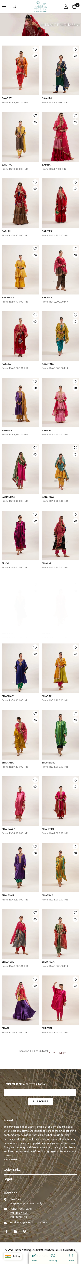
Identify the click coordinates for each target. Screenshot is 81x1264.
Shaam (46, 563)
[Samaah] (20, 336)
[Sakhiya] (60, 269)
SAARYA (7, 165)
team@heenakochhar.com (32, 1223)
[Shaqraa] (20, 934)
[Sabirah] (60, 137)
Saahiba (47, 98)
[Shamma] (60, 867)
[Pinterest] (25, 1231)
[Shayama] (60, 934)
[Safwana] (20, 269)
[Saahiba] (60, 70)
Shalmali (8, 895)
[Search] (15, 6)
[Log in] (66, 6)
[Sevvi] (20, 535)
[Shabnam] (20, 668)
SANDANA (48, 497)
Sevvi (5, 563)
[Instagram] (16, 1231)
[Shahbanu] (60, 735)
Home (34, 1260)
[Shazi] (20, 1000)
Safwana (8, 298)
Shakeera (48, 829)
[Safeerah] (60, 203)
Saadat (7, 98)
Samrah (7, 431)
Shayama (48, 962)
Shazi (5, 1028)
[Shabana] (20, 605)
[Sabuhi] (20, 203)
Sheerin (47, 1028)
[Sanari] (60, 402)
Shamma (47, 895)
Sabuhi (6, 231)
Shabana (8, 634)
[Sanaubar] (20, 469)
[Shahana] (20, 735)
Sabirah (47, 165)
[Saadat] (20, 70)
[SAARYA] (20, 137)
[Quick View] (35, 56)
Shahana (8, 763)
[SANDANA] (60, 469)
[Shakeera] (60, 801)
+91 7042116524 (18, 1217)
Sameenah (48, 364)
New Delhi (15, 1199)
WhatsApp (53, 1260)
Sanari (46, 431)
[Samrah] (20, 402)
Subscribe (40, 1101)
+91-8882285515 (19, 1213)
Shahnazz (8, 829)
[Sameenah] (60, 336)
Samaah (7, 364)
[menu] (4, 6)
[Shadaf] (60, 668)
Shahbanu (48, 763)
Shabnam (8, 696)
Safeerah (48, 231)
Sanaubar (8, 497)
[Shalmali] (20, 867)
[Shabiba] (60, 605)
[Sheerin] (60, 1000)
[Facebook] (7, 1231)
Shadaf (47, 696)
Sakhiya (47, 298)
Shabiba (47, 634)
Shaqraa (8, 962)
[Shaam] (60, 535)
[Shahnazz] (20, 801)
